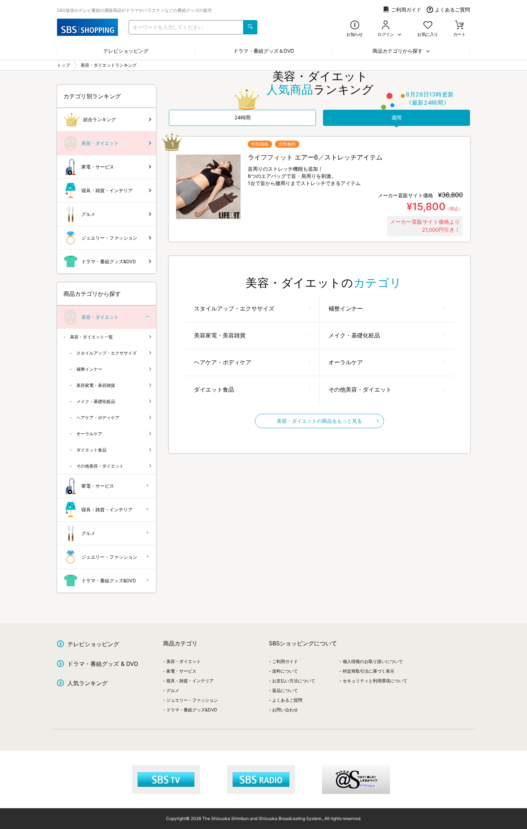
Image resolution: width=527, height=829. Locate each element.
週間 (396, 117)
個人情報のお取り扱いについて (373, 661)
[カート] (459, 25)
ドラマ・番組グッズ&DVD (108, 261)
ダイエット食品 (214, 389)
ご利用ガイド (406, 9)
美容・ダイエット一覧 (91, 337)
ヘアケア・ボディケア (222, 362)
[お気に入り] (427, 25)
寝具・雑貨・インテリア (107, 190)
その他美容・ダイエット (359, 389)
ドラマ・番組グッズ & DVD (102, 663)
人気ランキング (87, 683)
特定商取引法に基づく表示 (368, 671)
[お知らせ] (354, 25)
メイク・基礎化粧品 (354, 335)
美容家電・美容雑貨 (220, 335)
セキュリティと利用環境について (375, 680)
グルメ (88, 214)
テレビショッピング (125, 51)
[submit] (250, 27)
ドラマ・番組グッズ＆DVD (263, 51)
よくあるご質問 (452, 9)
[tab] (242, 118)
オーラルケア (345, 362)
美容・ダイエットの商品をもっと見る (319, 421)
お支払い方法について (293, 680)
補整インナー (345, 308)
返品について (285, 690)
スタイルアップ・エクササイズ (234, 308)
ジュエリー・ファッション (109, 238)
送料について (285, 671)
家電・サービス (97, 167)
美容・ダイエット (100, 143)
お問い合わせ (285, 709)
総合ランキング (99, 119)
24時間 (242, 117)
